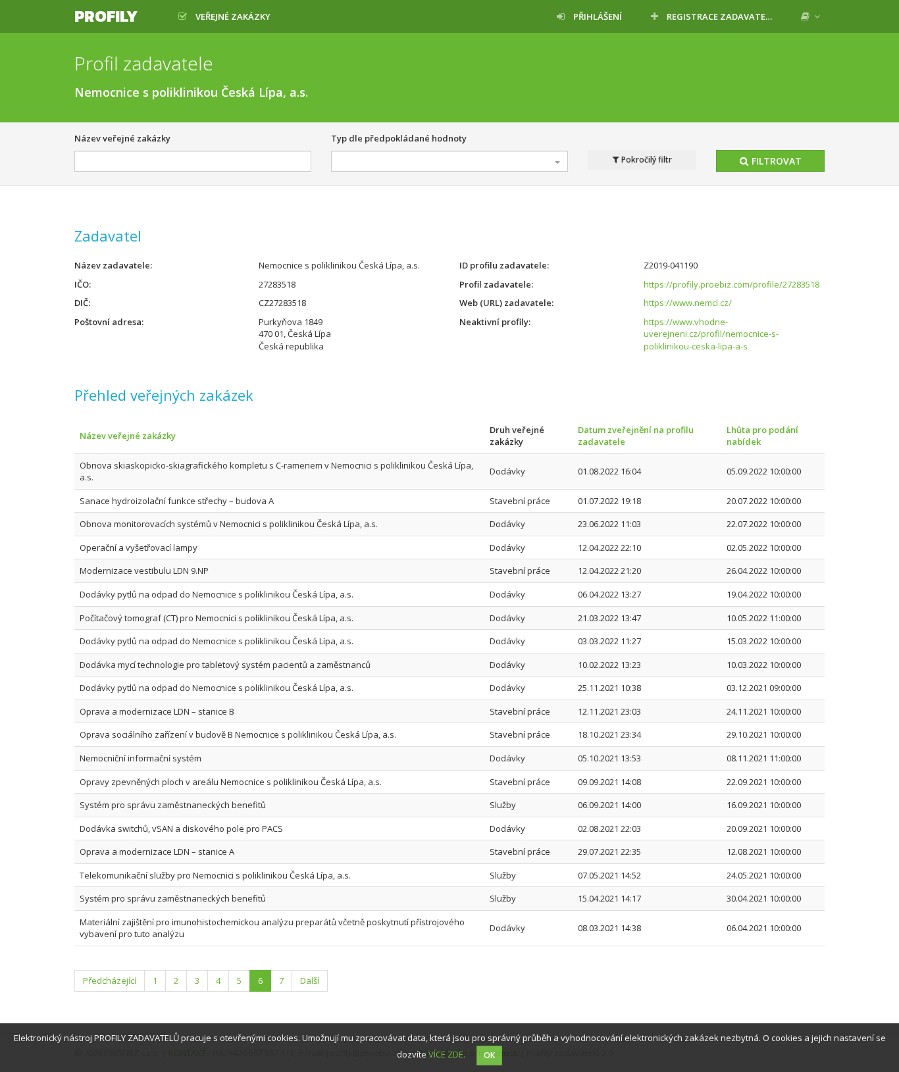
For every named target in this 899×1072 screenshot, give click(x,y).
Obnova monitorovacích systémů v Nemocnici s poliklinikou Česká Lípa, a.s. (229, 524)
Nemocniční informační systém (140, 758)
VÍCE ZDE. (446, 1054)
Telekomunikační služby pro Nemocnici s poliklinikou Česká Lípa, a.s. (215, 875)
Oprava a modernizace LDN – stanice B (157, 711)
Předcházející (109, 980)
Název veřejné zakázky (122, 138)
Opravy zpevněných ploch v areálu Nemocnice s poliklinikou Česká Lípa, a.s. (231, 782)
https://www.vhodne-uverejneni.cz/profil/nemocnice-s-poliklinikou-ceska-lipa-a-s (711, 334)
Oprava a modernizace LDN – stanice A (157, 851)
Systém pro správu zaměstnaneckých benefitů (173, 805)
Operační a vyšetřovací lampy (138, 547)
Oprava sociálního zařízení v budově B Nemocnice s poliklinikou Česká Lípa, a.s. (238, 734)
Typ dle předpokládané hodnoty (399, 138)
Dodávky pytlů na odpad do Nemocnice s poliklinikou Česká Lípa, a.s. (216, 594)
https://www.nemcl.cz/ (688, 303)
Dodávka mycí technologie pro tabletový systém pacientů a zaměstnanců (225, 665)
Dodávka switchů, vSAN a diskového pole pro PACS (181, 828)
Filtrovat (775, 161)
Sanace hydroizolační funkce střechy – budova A (177, 501)
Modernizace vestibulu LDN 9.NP (144, 570)
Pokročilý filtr (645, 159)
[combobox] (449, 161)
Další (309, 980)
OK (489, 1055)
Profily (106, 16)
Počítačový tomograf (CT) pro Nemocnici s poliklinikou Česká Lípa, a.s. (216, 618)
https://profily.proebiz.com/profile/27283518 (731, 284)
